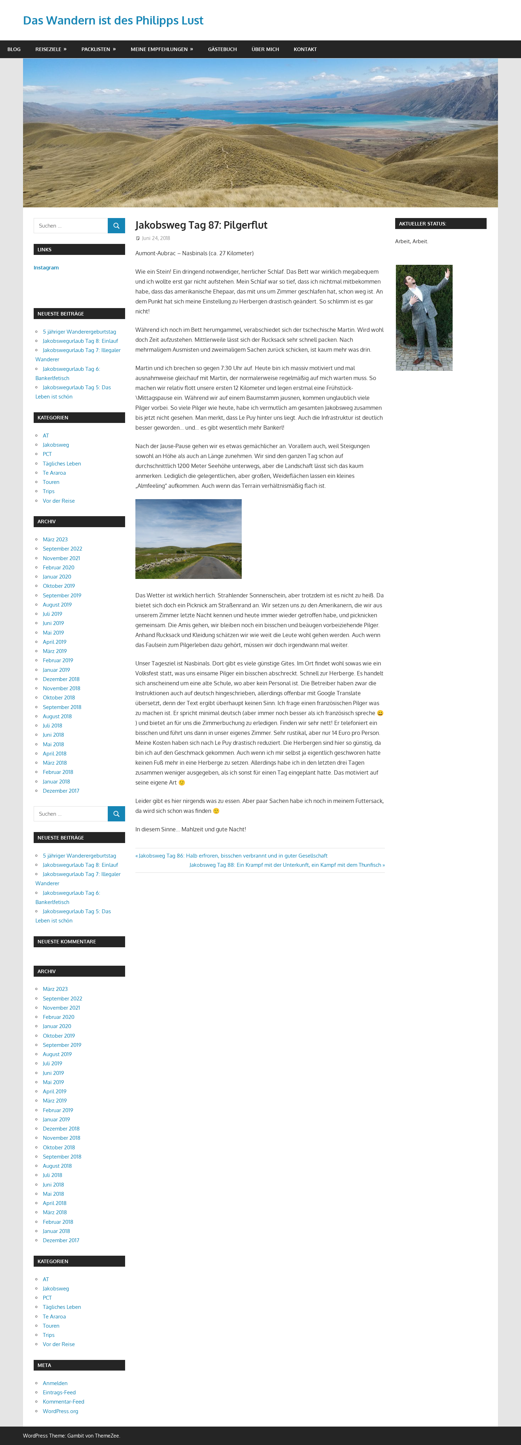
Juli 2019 (52, 613)
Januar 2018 (56, 781)
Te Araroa (54, 472)
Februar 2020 (58, 567)
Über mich (265, 49)
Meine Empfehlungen (159, 49)
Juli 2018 (52, 725)
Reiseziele (48, 49)
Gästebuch (222, 49)
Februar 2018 (58, 772)
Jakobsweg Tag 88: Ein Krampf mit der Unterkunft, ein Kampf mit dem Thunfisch (285, 864)
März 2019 (55, 651)
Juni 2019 (53, 623)
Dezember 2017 (61, 790)
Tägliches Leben (62, 463)
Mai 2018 (53, 744)
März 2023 (55, 539)
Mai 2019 (53, 632)
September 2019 (62, 595)
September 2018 (62, 707)
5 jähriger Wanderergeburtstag (79, 331)
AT (46, 435)
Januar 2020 (57, 576)
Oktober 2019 (59, 585)
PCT (47, 454)
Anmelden (55, 1383)
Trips (49, 491)
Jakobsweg (56, 444)
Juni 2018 (53, 734)
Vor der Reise (59, 500)
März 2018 (55, 762)
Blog (14, 49)
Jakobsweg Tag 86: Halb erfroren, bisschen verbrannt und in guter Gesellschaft (233, 855)
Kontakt (305, 49)
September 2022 (62, 548)
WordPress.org (60, 1411)
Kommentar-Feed (63, 1401)
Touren (51, 482)
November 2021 (61, 558)
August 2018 (57, 716)
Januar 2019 (56, 669)
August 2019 (57, 604)
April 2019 (55, 641)
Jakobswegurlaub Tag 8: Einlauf (80, 340)
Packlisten (96, 49)
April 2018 (55, 753)
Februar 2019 (58, 660)
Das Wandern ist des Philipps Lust (113, 20)
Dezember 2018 (61, 679)
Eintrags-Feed (59, 1392)
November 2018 (61, 688)
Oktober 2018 (59, 697)
